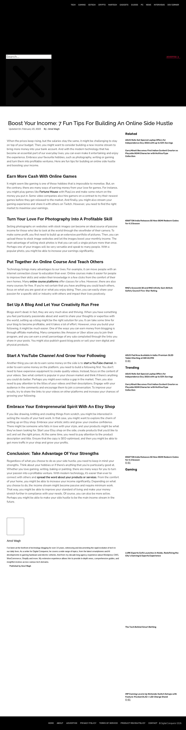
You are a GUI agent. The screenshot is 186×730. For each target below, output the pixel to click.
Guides (134, 5)
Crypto (102, 5)
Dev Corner (173, 5)
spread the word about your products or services (67, 477)
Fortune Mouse (48, 192)
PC (142, 5)
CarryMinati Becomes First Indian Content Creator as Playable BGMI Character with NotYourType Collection (151, 153)
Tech (73, 5)
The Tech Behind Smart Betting (141, 627)
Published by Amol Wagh (20, 566)
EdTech (92, 5)
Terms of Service (108, 723)
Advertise (71, 723)
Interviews (159, 5)
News (148, 5)
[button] (28, 31)
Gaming (82, 5)
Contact (152, 723)
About (60, 723)
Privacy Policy (88, 723)
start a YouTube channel (98, 363)
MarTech (112, 5)
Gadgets (124, 5)
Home (51, 723)
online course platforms (44, 281)
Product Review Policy (133, 723)
